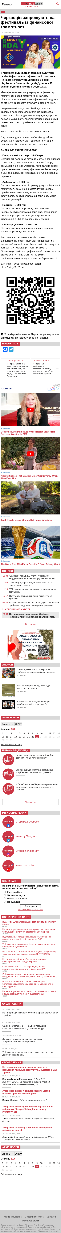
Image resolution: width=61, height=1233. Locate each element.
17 (11, 736)
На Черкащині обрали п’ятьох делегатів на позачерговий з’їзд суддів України (24, 960)
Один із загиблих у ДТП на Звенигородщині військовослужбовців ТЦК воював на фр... (24, 1027)
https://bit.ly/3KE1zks (12, 267)
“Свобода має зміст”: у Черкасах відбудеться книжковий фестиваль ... (36, 670)
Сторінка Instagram (27, 850)
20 (24, 736)
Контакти (51, 1216)
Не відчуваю (13, 902)
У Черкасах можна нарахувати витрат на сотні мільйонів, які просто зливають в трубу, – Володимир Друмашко (17, 370)
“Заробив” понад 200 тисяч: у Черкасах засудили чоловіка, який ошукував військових (32, 577)
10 (41, 733)
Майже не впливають (18, 898)
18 (15, 736)
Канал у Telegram (26, 836)
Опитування (10, 881)
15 (2, 736)
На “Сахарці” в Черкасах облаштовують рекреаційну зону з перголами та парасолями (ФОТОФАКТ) (29, 952)
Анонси (7, 664)
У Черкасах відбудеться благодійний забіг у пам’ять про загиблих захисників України (43, 369)
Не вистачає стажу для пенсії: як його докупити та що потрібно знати (35, 756)
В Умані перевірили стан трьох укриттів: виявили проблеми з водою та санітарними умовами (34, 603)
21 (28, 736)
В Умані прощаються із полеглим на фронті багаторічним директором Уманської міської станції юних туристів (28, 984)
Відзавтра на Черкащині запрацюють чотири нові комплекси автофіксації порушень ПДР (27, 937)
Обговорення (11, 1062)
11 (45, 733)
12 (50, 733)
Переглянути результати (30, 909)
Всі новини (30, 624)
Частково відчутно (16, 895)
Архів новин (10, 717)
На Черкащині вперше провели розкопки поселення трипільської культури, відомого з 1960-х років (28, 930)
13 (54, 733)
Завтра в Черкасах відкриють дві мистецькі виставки (33, 686)
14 (58, 733)
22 (33, 736)
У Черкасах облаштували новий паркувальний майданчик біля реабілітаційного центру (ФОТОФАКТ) (29, 975)
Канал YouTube (25, 865)
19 (20, 736)
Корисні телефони (13, 1216)
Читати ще (30, 802)
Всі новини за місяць (11, 744)
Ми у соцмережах (14, 813)
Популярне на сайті (15, 917)
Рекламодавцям (30, 1220)
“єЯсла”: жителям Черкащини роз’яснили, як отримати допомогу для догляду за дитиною (37, 787)
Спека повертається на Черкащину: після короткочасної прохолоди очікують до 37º (23, 967)
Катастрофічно (14, 892)
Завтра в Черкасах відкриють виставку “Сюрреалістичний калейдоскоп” (22, 1040)
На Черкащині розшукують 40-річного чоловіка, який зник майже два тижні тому (32, 615)
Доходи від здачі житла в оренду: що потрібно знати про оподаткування (34, 771)
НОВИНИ (7, 571)
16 (7, 736)
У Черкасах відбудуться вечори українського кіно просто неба (33, 702)
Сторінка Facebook (27, 821)
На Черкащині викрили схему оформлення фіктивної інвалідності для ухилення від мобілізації (29, 992)
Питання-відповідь (15, 750)
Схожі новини (11, 1004)
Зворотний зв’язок (34, 1216)
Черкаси (8, 4)
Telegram (43, 337)
